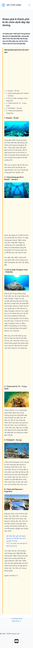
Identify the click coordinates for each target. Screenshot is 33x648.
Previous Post (16, 618)
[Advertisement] (16, 73)
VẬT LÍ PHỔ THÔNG (14, 5)
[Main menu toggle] (29, 5)
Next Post (16, 621)
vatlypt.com (15, 634)
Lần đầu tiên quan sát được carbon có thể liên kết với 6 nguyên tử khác (16, 538)
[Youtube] (16, 641)
